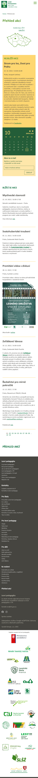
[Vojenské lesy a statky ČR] (14, 681)
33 (10, 435)
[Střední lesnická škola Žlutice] (19, 758)
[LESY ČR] (12, 659)
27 (18, 150)
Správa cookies (7, 616)
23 (31, 147)
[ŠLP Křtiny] (19, 703)
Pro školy (5, 496)
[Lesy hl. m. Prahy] (14, 692)
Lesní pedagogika (8, 461)
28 (22, 150)
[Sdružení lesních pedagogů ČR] (27, 659)
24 (5, 150)
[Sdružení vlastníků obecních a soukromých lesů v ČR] (27, 692)
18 (9, 147)
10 (5, 144)
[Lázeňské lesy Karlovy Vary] (30, 747)
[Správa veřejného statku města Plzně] (19, 725)
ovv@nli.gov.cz (11, 607)
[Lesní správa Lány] (19, 769)
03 (13, 433)
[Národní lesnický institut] (19, 649)
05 (18, 433)
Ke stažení (6, 566)
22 (27, 147)
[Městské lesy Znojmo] (11, 747)
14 (22, 144)
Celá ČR (22, 30)
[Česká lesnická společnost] (28, 681)
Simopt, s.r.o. (11, 627)
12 (14, 144)
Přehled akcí (11, 446)
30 (31, 150)
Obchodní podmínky (16, 623)
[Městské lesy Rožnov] (31, 714)
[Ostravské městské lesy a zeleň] (26, 736)
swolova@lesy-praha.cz (15, 419)
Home (4, 14)
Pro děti (5, 547)
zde (14, 219)
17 (5, 147)
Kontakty (5, 485)
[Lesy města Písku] (32, 725)
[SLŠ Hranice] (19, 670)
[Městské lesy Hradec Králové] (11, 736)
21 (22, 147)
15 (27, 144)
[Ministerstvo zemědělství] (19, 639)
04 (15, 433)
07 (23, 433)
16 (31, 144)
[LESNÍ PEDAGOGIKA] (9, 4)
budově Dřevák (23, 413)
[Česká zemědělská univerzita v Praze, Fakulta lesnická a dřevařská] (13, 714)
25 (9, 150)
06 (21, 433)
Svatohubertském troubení (20, 247)
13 (18, 144)
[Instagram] (7, 612)
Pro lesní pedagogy (9, 520)
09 (29, 433)
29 (27, 150)
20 (18, 147)
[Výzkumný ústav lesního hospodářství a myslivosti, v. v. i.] (5, 725)
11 (9, 144)
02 (10, 433)
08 (26, 433)
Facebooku (17, 123)
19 (14, 147)
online (13, 332)
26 (14, 150)
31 (5, 152)
